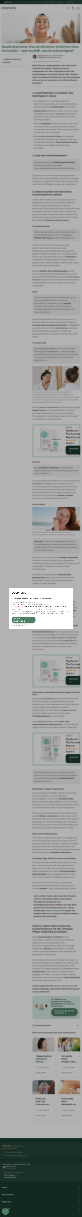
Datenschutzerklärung (19, 625)
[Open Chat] (5, 1211)
